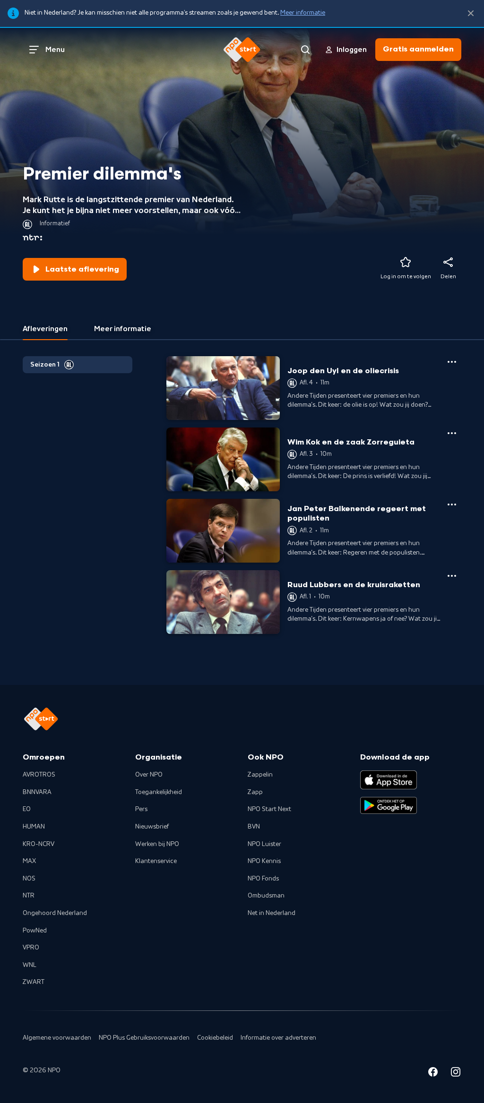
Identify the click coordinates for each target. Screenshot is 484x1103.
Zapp (255, 792)
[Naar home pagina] (242, 49)
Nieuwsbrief (152, 826)
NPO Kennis (264, 861)
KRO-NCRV (38, 844)
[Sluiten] (470, 13)
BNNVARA (37, 792)
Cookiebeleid (215, 1038)
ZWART (33, 982)
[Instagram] (455, 1073)
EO (27, 809)
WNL (29, 965)
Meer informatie (302, 12)
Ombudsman (266, 895)
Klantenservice (156, 861)
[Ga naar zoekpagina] (305, 49)
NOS (29, 878)
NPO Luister (264, 844)
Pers (141, 809)
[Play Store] (388, 805)
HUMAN (34, 826)
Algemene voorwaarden (57, 1038)
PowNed (35, 930)
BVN (254, 826)
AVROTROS (39, 774)
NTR (29, 895)
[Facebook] (433, 1073)
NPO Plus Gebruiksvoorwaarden (144, 1038)
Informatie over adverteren (278, 1038)
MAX (29, 861)
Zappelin (260, 774)
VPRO (31, 947)
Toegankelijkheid (158, 792)
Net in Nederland (271, 913)
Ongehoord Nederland (55, 913)
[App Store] (388, 779)
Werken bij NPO (157, 844)
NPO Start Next (269, 809)
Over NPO (149, 774)
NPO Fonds (263, 878)
